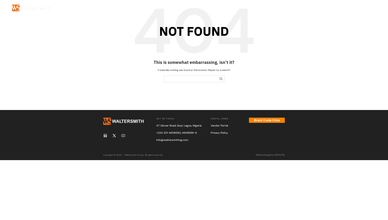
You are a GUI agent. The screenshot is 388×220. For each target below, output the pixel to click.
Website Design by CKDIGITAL (270, 155)
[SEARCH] (221, 78)
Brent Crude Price (267, 120)
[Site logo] (31, 7)
